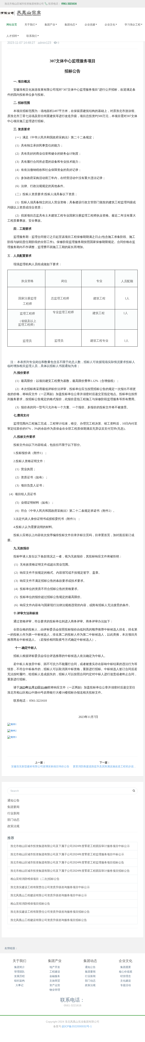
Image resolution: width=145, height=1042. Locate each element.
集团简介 (19, 967)
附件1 (13, 724)
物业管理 (54, 989)
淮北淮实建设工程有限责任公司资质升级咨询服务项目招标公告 (50, 911)
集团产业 (50, 24)
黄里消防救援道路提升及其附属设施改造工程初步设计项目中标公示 (105, 766)
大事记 (19, 985)
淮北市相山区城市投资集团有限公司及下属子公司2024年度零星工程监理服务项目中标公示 (67, 854)
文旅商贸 (54, 980)
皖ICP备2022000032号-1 (77, 1026)
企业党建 (90, 24)
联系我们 (31, 36)
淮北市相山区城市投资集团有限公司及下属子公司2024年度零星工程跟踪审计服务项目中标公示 (70, 846)
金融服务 (54, 976)
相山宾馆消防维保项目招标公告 (30, 903)
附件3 (13, 737)
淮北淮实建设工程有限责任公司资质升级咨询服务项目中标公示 (50, 887)
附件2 (13, 730)
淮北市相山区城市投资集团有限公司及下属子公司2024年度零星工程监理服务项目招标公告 (67, 862)
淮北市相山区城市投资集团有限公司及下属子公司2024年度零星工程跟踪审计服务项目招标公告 (70, 870)
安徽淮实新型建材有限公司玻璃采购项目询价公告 (40, 766)
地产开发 (54, 967)
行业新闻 (13, 813)
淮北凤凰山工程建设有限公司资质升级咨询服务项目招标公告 (48, 920)
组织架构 (19, 980)
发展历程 (19, 976)
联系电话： (72, 999)
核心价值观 (125, 971)
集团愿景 (125, 967)
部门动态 (13, 819)
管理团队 (19, 971)
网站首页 (11, 24)
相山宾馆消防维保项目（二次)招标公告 (34, 878)
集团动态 (70, 24)
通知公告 (13, 800)
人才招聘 (11, 36)
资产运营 (54, 985)
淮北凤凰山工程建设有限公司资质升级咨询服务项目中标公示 (48, 895)
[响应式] (22, 13)
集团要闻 (13, 806)
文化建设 (125, 980)
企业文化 (110, 24)
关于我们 (30, 24)
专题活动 (125, 985)
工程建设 (54, 971)
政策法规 (13, 826)
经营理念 (125, 976)
